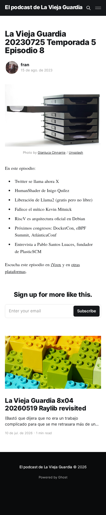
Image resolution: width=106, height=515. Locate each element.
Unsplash (76, 152)
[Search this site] (88, 8)
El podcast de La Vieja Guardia (44, 7)
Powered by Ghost (53, 477)
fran (25, 64)
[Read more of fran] (12, 67)
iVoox (56, 264)
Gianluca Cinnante (52, 152)
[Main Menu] (98, 8)
